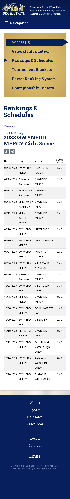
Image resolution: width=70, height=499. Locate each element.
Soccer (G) (21, 42)
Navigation (19, 23)
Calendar (35, 417)
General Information (31, 51)
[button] (6, 151)
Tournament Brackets (32, 69)
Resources (35, 424)
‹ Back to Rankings (14, 133)
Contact (35, 445)
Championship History (33, 88)
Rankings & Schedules (32, 60)
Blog (35, 431)
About (35, 402)
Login (35, 438)
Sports (34, 410)
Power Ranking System (34, 79)
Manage (9, 126)
